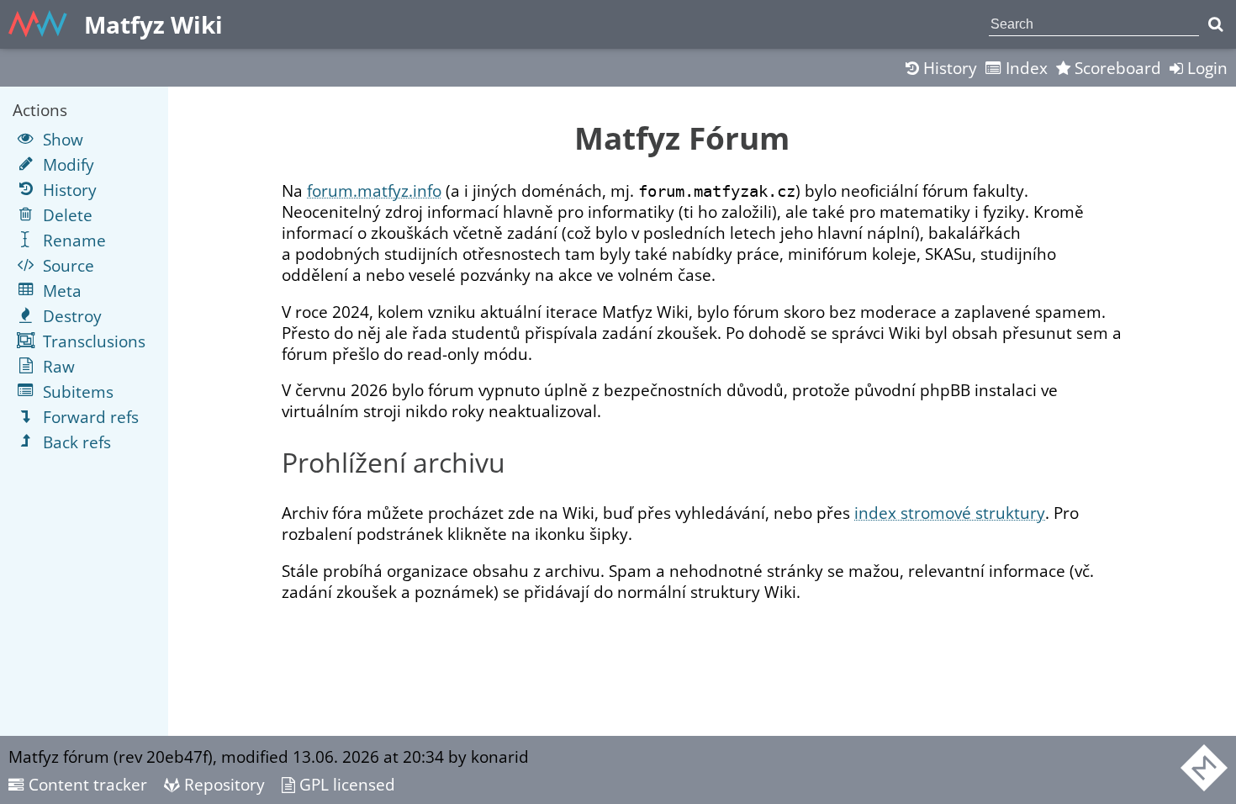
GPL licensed (345, 784)
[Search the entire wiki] (1215, 24)
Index (1024, 67)
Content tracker (85, 784)
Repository (222, 784)
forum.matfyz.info (374, 190)
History (948, 67)
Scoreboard (1115, 67)
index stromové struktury (949, 512)
